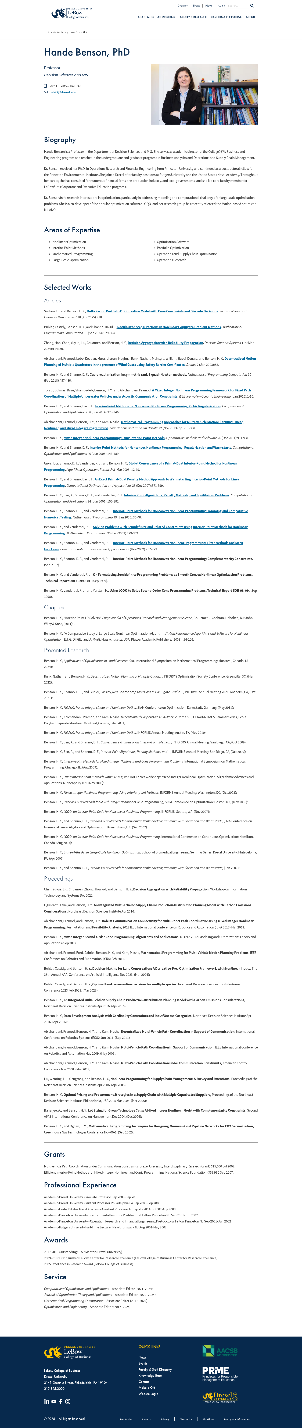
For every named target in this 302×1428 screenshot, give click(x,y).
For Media (126, 1419)
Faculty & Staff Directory (155, 1369)
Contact (144, 1381)
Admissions (166, 17)
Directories (186, 1419)
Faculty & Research (192, 17)
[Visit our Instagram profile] (68, 1401)
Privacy (165, 1419)
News (208, 6)
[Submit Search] (252, 6)
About (250, 17)
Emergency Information (237, 1419)
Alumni (221, 6)
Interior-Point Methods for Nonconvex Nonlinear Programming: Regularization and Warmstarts (160, 447)
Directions (208, 1419)
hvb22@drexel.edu (62, 92)
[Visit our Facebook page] (61, 1401)
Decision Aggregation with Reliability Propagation (165, 342)
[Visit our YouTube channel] (54, 1401)
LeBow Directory (61, 32)
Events (196, 6)
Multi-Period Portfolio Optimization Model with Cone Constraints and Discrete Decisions (152, 311)
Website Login (148, 1394)
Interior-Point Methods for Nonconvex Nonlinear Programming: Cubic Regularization (157, 406)
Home (50, 32)
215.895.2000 (54, 1388)
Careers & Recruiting (226, 17)
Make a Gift (147, 1387)
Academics (146, 17)
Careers (146, 1419)
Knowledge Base (150, 1375)
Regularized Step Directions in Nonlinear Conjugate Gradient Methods (169, 327)
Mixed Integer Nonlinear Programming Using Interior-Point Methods (114, 438)
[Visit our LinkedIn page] (47, 1401)
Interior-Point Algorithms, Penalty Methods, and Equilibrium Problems (176, 495)
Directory (183, 6)
